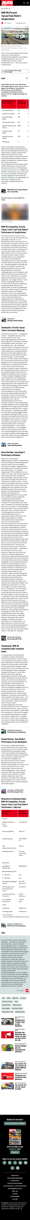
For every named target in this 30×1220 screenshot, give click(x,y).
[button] (15, 78)
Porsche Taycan (7, 1001)
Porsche (23, 998)
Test (9, 8)
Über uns (15, 1191)
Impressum (15, 1175)
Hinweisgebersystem (15, 1188)
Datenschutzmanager (15, 1183)
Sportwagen (6, 1008)
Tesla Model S (6, 1005)
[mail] (18, 1168)
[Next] (27, 36)
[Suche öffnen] (24, 3)
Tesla (16, 1001)
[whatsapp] (12, 1168)
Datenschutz (15, 1181)
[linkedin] (20, 1163)
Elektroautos (17, 1005)
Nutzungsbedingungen (15, 1178)
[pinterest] (4, 1163)
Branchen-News (17, 1008)
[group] (15, 47)
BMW (8, 998)
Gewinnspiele (15, 1196)
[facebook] (15, 1163)
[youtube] (26, 1163)
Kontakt (15, 1199)
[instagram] (10, 1163)
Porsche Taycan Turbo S (9, 170)
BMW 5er (15, 998)
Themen (15, 1194)
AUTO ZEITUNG (4, 8)
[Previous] (3, 36)
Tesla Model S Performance (17, 172)
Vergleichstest (19, 1012)
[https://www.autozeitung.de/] (7, 3)
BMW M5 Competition (8, 177)
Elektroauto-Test (7, 1012)
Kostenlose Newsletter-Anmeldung (15, 1123)
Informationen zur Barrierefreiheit (15, 1186)
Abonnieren (15, 1152)
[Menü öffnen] (28, 3)
